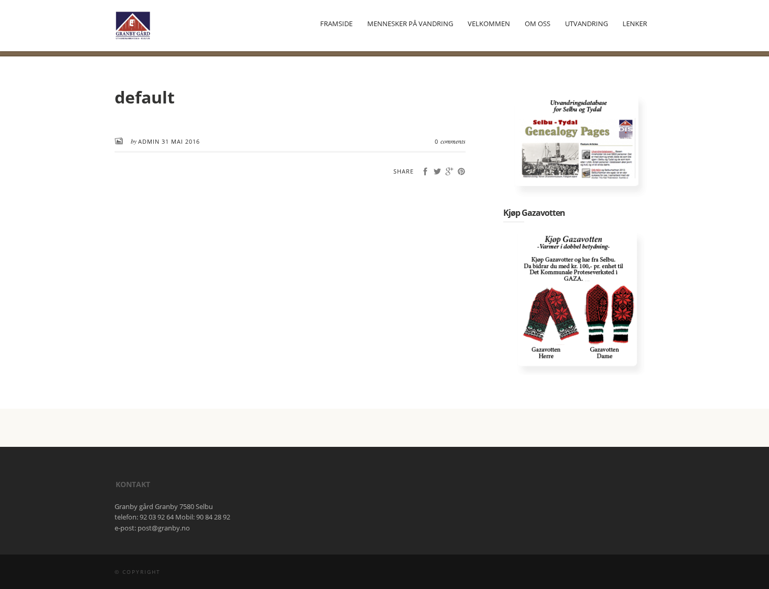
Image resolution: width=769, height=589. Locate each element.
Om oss (537, 23)
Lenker (635, 23)
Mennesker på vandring (410, 23)
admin (150, 141)
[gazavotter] (578, 302)
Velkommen (489, 23)
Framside (336, 23)
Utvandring (586, 23)
